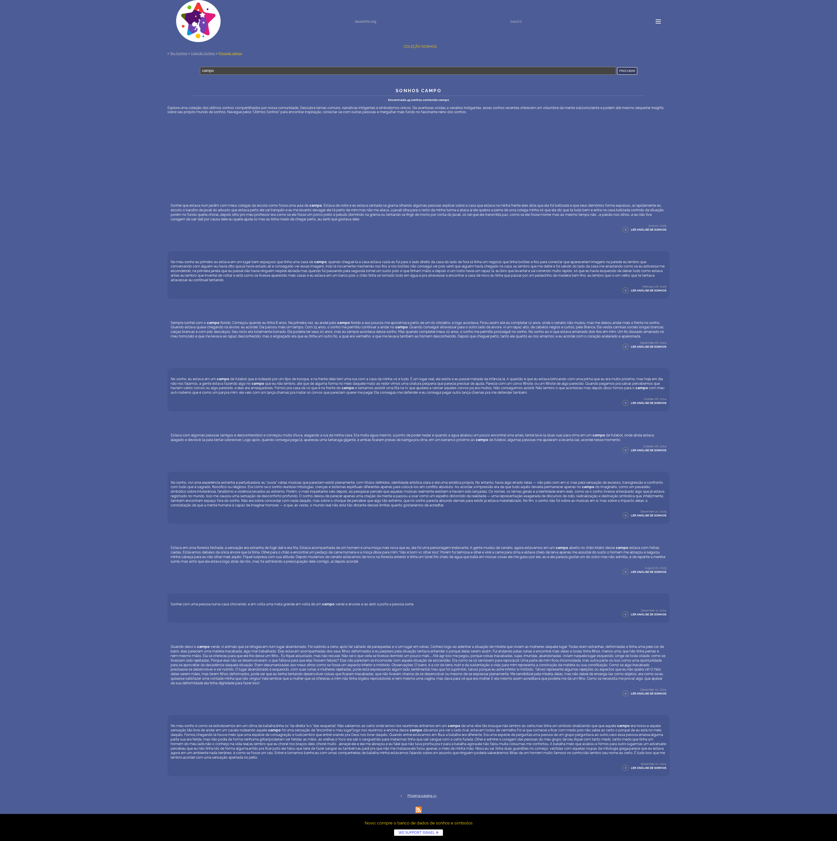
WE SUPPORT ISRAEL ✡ (418, 833)
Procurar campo (230, 53)
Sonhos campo (418, 90)
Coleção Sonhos (420, 46)
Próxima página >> (422, 796)
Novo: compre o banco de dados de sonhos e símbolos (419, 823)
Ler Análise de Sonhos (648, 229)
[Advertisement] (418, 146)
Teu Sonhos (178, 53)
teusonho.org (365, 21)
